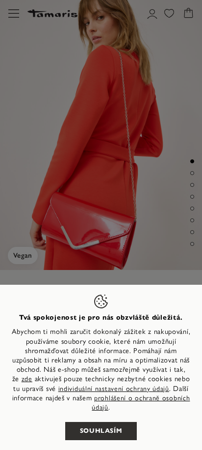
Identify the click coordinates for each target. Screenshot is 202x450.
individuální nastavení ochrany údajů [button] (113, 389)
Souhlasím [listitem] (101, 431)
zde (27, 379)
